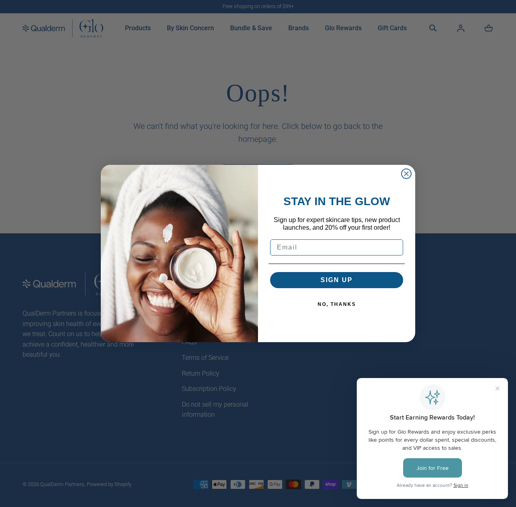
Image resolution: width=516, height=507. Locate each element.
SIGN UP (336, 279)
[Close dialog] (406, 174)
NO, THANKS (337, 304)
